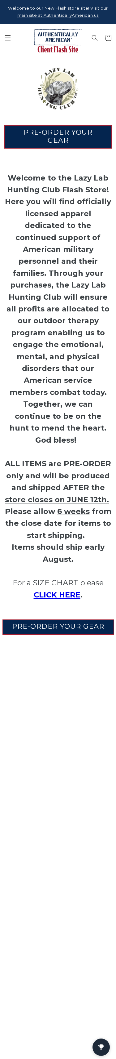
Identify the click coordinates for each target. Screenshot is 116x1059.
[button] (8, 38)
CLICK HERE (57, 594)
